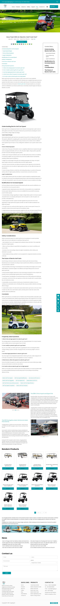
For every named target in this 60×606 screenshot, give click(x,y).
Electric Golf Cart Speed (7, 378)
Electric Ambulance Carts (36, 586)
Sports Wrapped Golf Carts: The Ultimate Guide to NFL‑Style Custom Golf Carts (44, 542)
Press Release (24, 593)
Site (34, 39)
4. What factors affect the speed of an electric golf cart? (15, 74)
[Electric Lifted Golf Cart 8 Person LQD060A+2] (8, 477)
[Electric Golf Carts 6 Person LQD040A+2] (37, 477)
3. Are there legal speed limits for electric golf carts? (13, 72)
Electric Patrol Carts (35, 592)
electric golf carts (21, 84)
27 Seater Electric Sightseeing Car (8, 465)
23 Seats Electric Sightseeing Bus (52, 465)
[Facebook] (51, 603)
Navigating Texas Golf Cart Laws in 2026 (11, 544)
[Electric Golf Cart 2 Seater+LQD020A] (22, 497)
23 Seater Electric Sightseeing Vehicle (37, 465)
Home (22, 585)
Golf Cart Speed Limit (20, 380)
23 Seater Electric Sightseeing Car (22, 465)
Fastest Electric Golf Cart (32, 380)
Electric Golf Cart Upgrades (8, 380)
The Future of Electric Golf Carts (9, 61)
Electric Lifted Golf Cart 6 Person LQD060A (23, 485)
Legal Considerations (7, 55)
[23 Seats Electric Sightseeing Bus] (52, 455)
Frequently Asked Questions (8, 65)
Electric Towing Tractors (35, 595)
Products (23, 586)
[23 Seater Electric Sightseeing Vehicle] (37, 455)
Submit (6, 573)
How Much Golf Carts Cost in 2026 (38, 546)
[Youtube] (57, 603)
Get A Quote (53, 7)
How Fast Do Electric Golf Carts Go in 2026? (12, 547)
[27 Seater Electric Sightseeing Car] (8, 455)
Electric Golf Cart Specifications (27, 383)
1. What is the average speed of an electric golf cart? (14, 68)
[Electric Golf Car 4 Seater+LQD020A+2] (8, 497)
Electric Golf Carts (34, 588)
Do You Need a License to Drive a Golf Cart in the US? (42, 547)
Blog (22, 592)
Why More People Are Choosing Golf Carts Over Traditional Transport (44, 541)
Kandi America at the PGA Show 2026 (39, 544)
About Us (23, 588)
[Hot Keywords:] (57, 2)
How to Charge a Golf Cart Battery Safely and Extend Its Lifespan (16, 541)
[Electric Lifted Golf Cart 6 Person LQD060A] (22, 477)
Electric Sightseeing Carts (36, 593)
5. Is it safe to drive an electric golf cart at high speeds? (14, 76)
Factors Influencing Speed (8, 53)
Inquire (8, 468)
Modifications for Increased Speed (10, 57)
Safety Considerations (7, 59)
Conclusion (5, 63)
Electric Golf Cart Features (22, 385)
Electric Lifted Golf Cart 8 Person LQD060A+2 (8, 485)
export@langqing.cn (9, 2)
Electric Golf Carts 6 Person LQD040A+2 (37, 485)
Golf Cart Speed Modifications (21, 378)
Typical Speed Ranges (7, 51)
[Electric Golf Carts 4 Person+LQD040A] (52, 477)
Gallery (22, 590)
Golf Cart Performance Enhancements (11, 383)
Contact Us (23, 595)
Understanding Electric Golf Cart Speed (11, 48)
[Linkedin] (53, 603)
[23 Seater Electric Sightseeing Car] (22, 455)
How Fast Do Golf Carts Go (34, 378)
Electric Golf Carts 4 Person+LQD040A (52, 485)
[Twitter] (55, 603)
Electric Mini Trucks (34, 590)
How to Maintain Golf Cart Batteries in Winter (12, 546)
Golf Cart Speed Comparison (8, 385)
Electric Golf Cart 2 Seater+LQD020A (22, 505)
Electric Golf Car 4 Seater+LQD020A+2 (8, 505)
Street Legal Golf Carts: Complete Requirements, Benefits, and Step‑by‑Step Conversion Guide (16, 542)
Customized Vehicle (35, 585)
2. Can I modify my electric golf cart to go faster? (13, 70)
